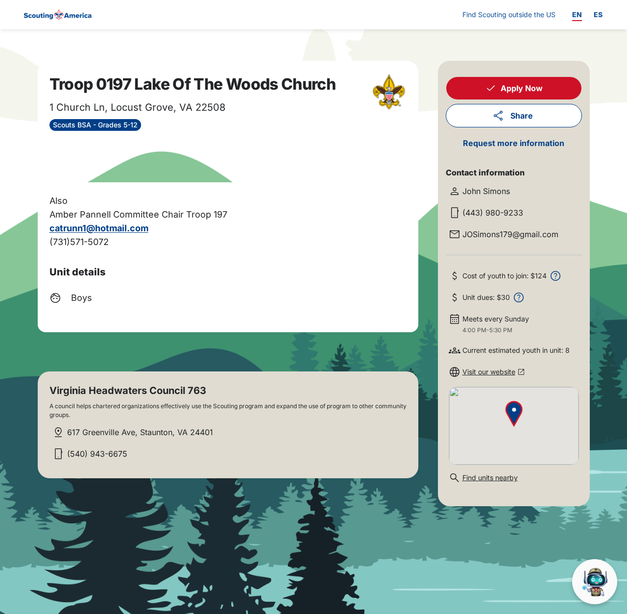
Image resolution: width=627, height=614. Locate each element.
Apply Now (522, 88)
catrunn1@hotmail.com (98, 228)
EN (577, 14)
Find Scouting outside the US (508, 14)
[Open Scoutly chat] (594, 581)
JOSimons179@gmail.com (510, 234)
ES (598, 14)
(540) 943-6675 (97, 454)
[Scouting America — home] (57, 15)
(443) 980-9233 (492, 213)
